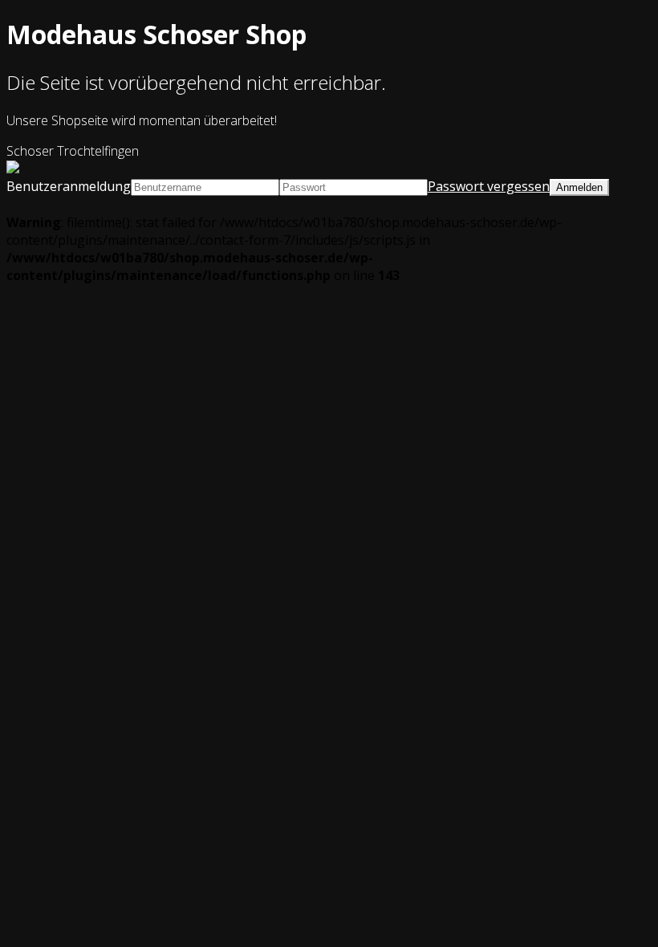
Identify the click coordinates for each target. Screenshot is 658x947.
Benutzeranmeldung (68, 186)
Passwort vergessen (489, 186)
